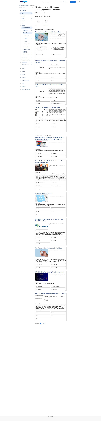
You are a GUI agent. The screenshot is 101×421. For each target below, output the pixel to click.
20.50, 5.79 (40, 264)
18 (38, 80)
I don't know (55, 130)
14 (53, 77)
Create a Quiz (73, 1)
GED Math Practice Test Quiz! (44, 193)
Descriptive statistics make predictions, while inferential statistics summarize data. (59, 48)
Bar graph (55, 156)
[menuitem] (65, 2)
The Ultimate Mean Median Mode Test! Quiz (48, 248)
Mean (39, 100)
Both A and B (40, 54)
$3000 (39, 243)
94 (38, 214)
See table (40, 156)
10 (38, 77)
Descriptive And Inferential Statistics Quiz (48, 32)
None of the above (57, 54)
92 (38, 211)
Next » (44, 323)
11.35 (39, 126)
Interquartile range (57, 185)
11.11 (39, 123)
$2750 (54, 240)
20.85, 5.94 (55, 267)
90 (38, 208)
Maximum (55, 182)
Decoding (40, 289)
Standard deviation (42, 182)
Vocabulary (40, 286)
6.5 (53, 312)
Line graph (55, 153)
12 (53, 80)
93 (53, 211)
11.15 (54, 123)
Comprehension (56, 286)
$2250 (39, 237)
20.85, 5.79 (40, 267)
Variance (39, 185)
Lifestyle (55, 289)
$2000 (54, 237)
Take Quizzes (65, 1)
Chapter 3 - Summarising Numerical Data (47, 107)
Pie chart (39, 153)
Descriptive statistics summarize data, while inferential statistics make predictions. (43, 48)
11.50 (54, 126)
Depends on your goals (57, 103)
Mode (39, 103)
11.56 (39, 130)
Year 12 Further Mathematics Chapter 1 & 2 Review (50, 293)
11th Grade (37, 12)
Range (39, 188)
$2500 (39, 240)
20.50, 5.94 (55, 264)
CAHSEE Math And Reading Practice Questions (49, 272)
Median (54, 100)
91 (53, 208)
